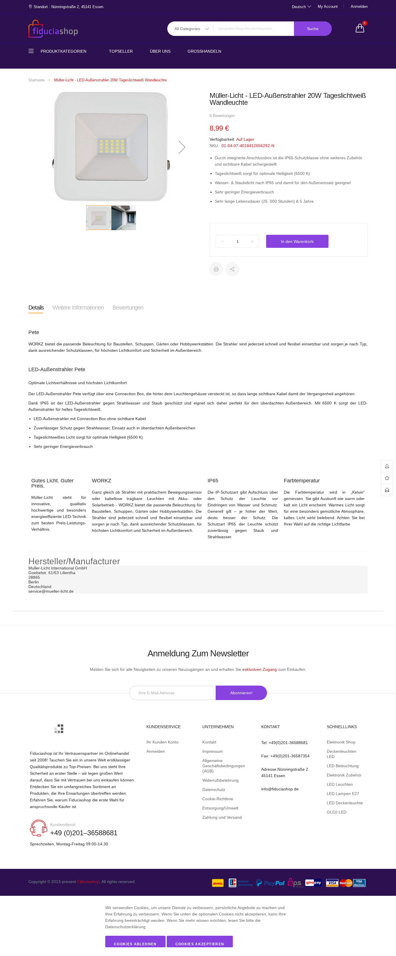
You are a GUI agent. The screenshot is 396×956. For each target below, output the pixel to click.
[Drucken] (216, 269)
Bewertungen (127, 307)
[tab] (36, 307)
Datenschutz (213, 789)
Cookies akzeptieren (199, 944)
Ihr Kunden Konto (162, 742)
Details (36, 307)
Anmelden (359, 6)
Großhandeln (204, 51)
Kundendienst (62, 825)
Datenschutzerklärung (125, 926)
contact (387, 490)
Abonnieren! (241, 693)
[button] (182, 147)
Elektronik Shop (341, 742)
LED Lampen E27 (343, 793)
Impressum (212, 751)
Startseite (36, 80)
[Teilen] (232, 269)
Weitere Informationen (78, 307)
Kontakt (209, 742)
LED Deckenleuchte (345, 803)
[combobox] (249, 28)
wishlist (387, 478)
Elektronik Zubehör (344, 775)
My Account (328, 6)
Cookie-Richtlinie (217, 798)
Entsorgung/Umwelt (220, 808)
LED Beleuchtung (343, 765)
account (387, 466)
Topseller (121, 51)
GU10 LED (336, 812)
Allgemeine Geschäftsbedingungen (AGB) (223, 765)
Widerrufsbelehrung (220, 780)
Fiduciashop (88, 881)
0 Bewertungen (222, 115)
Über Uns (160, 51)
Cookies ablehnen (135, 944)
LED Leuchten (340, 784)
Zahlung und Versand (222, 817)
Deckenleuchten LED (341, 754)
